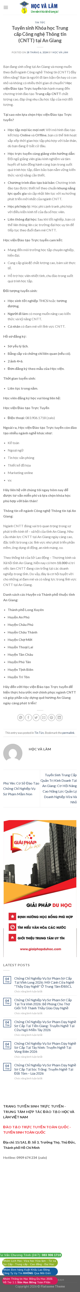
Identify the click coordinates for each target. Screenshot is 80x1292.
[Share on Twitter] (36, 717)
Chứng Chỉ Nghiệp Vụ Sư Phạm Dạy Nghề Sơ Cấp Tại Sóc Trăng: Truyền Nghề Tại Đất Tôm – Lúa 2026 (45, 1069)
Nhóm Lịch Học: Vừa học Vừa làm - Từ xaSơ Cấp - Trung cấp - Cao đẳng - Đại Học (29, 1262)
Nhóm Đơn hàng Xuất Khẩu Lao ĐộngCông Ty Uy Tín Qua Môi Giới (27, 1271)
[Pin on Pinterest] (51, 717)
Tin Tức (40, 22)
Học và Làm (60, 52)
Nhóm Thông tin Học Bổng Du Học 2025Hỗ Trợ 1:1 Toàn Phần (27, 1280)
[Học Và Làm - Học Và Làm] (40, 7)
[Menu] (5, 7)
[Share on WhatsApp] (20, 717)
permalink (68, 732)
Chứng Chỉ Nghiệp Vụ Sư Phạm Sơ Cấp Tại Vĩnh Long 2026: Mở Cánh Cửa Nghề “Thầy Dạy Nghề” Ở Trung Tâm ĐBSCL (44, 982)
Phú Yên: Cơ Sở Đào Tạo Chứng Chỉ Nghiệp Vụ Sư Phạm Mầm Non (21, 788)
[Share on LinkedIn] (59, 717)
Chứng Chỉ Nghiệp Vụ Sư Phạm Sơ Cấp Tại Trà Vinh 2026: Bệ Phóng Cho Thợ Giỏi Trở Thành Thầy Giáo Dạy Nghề (43, 1004)
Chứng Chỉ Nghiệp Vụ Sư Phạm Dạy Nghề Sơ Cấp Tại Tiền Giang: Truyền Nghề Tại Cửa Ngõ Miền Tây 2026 (45, 1026)
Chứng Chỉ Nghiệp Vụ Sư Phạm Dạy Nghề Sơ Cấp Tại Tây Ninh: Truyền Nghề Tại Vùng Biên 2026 (45, 1047)
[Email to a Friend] (43, 717)
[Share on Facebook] (28, 717)
